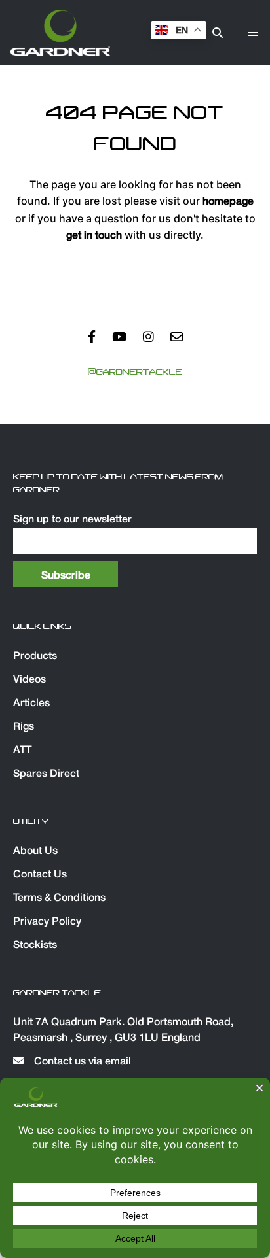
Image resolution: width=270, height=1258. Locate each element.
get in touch (94, 236)
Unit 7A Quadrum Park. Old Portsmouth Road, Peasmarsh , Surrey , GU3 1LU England (123, 1030)
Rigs (23, 727)
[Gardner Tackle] (60, 33)
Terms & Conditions (59, 898)
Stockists (35, 945)
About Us (35, 851)
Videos (29, 680)
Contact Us (40, 874)
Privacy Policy (47, 921)
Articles (31, 703)
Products (35, 656)
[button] (253, 33)
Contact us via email (81, 1061)
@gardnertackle (135, 372)
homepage (228, 202)
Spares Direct (46, 774)
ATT (22, 750)
